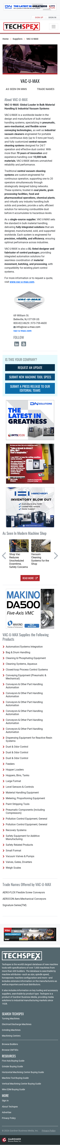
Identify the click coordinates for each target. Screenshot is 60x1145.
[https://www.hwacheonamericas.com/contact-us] (30, 507)
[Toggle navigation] (53, 26)
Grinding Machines (11, 1030)
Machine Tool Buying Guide (15, 1078)
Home (6, 39)
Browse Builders (10, 1044)
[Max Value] (30, 934)
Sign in (52, 17)
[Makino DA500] (30, 609)
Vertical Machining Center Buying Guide (21, 1083)
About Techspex (10, 1106)
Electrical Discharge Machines (16, 1024)
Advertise (6, 1112)
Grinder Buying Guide (12, 1066)
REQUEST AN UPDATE (30, 367)
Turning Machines (11, 1018)
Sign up (39, 17)
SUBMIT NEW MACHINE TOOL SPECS (30, 376)
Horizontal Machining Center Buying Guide (23, 1072)
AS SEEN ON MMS (16, 89)
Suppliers (17, 39)
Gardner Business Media (25, 997)
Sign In (5, 1100)
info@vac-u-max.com (28, 326)
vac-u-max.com (22, 330)
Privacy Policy (9, 1118)
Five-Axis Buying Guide (13, 1060)
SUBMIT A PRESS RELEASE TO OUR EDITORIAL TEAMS (30, 388)
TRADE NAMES (45, 89)
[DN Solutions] (30, 7)
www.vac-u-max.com (22, 281)
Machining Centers (11, 1035)
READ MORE (28, 578)
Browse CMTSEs (10, 1050)
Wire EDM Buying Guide (13, 1089)
